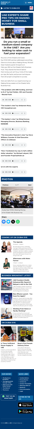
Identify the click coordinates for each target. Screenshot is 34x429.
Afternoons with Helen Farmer (7, 385)
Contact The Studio (25, 383)
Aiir (11, 423)
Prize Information (25, 389)
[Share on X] (13, 222)
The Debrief (6, 388)
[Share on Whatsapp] (18, 222)
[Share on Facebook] (4, 222)
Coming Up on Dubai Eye (14, 237)
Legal (21, 391)
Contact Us (23, 381)
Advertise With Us (25, 385)
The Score (6, 390)
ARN (6, 423)
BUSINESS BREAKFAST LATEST (16, 275)
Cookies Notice (24, 378)
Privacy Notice (24, 380)
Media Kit (22, 387)
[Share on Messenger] (8, 222)
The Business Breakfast (7, 378)
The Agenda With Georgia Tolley (8, 382)
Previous (4, 185)
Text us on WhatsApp (9, 397)
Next (29, 185)
